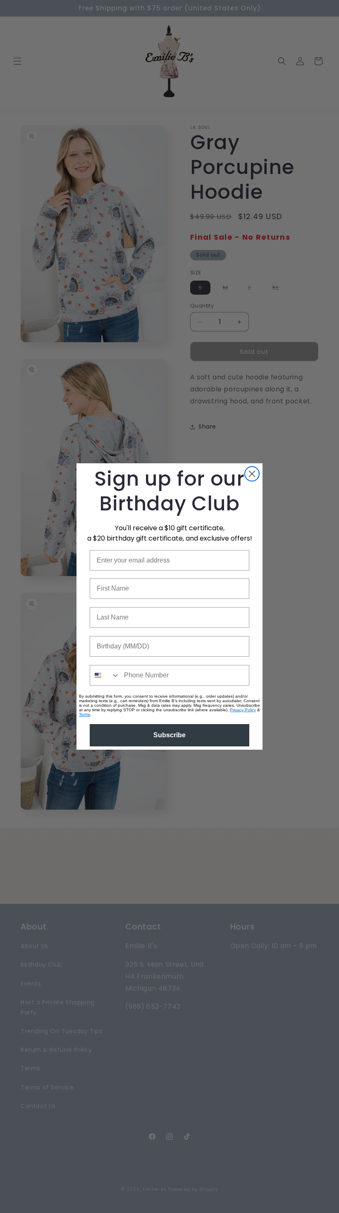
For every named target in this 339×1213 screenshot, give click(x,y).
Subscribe (169, 735)
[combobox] (105, 675)
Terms (84, 714)
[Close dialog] (252, 474)
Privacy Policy (243, 710)
